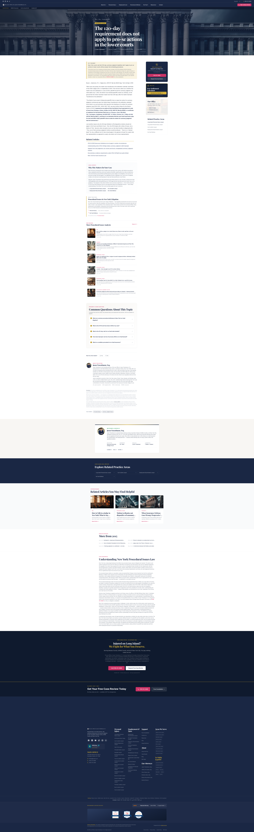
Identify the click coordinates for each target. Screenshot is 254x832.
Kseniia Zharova (145, 780)
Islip (149, 798)
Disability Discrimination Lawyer (133, 749)
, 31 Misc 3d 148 (122, 114)
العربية (133, 799)
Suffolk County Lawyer (160, 734)
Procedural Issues (106, 19)
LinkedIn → (109, 449)
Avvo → (115, 449)
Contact (161, 4)
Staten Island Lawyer (159, 746)
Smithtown (152, 798)
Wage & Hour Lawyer (132, 755)
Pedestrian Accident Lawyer (118, 772)
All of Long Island (163, 798)
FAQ (142, 740)
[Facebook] (3, 1)
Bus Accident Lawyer (119, 787)
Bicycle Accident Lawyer (119, 775)
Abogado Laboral (159, 767)
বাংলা (130, 799)
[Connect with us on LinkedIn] (92, 740)
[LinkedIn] (5, 1)
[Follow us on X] (106, 740)
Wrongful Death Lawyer (119, 749)
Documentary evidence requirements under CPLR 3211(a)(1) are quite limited (108, 153)
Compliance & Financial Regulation (133, 767)
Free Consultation (158, 689)
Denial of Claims (131, 764)
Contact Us (144, 735)
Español (236, 1)
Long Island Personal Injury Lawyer (98, 188)
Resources (144, 738)
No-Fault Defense (112, 190)
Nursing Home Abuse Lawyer (119, 755)
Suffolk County (100, 798)
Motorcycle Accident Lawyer (119, 765)
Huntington (137, 798)
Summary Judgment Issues (108, 411)
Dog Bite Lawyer (118, 752)
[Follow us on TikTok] (99, 740)
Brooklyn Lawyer (159, 739)
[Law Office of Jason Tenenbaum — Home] (14, 5)
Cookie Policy (159, 829)
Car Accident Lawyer (112, 188)
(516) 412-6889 (248, 1)
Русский (124, 799)
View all (134, 224)
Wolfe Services (164, 825)
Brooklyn (161, 769)
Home (96, 19)
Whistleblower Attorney (133, 752)
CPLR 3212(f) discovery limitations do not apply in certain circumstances (107, 143)
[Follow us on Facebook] (88, 740)
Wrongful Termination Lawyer (132, 738)
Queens (122, 798)
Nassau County (94, 798)
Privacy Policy (152, 829)
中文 (121, 799)
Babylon (146, 798)
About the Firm (145, 751)
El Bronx (157, 769)
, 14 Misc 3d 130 (101, 110)
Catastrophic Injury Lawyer (118, 781)
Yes (102, 355)
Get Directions (151, 112)
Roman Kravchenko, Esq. (147, 777)
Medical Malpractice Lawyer (118, 744)
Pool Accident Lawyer (119, 789)
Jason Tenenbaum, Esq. (101, 365)
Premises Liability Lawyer (119, 784)
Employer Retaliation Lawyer (132, 746)
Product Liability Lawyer (119, 778)
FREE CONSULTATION (245, 4)
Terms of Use (146, 829)
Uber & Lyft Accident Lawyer (119, 769)
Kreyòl (128, 799)
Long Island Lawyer (159, 748)
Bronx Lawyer (158, 744)
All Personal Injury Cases (119, 738)
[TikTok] (9, 1)
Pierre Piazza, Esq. (146, 772)
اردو (141, 799)
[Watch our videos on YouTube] (95, 740)
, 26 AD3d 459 (99, 114)
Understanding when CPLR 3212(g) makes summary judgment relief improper (108, 146)
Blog (100, 19)
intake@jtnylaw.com (153, 109)
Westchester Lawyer (159, 751)
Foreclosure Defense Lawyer (132, 771)
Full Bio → (120, 449)
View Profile (153, 805)
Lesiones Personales (159, 762)
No (107, 355)
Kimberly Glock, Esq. (146, 774)
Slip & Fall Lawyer (118, 747)
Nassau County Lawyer (160, 732)
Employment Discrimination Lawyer (98, 190)
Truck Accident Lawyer (119, 758)
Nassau (157, 774)
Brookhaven (157, 798)
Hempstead (142, 798)
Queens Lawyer (158, 741)
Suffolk (161, 774)
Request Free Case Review (157, 78)
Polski (138, 799)
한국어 (135, 799)
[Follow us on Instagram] (102, 740)
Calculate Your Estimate (156, 93)
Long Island (112, 798)
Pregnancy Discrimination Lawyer (133, 742)
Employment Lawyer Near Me (133, 758)
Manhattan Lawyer (159, 737)
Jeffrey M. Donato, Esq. (147, 769)
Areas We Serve (145, 743)
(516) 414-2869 (92, 762)
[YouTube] (7, 1)
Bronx (116, 798)
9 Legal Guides (161, 805)
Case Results (144, 754)
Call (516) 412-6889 (116, 668)
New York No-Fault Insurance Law (97, 155)
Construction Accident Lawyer (119, 761)
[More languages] (239, 1)
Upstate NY (132, 798)
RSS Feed (144, 759)
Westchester (127, 798)
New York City (106, 798)
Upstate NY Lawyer (159, 753)
